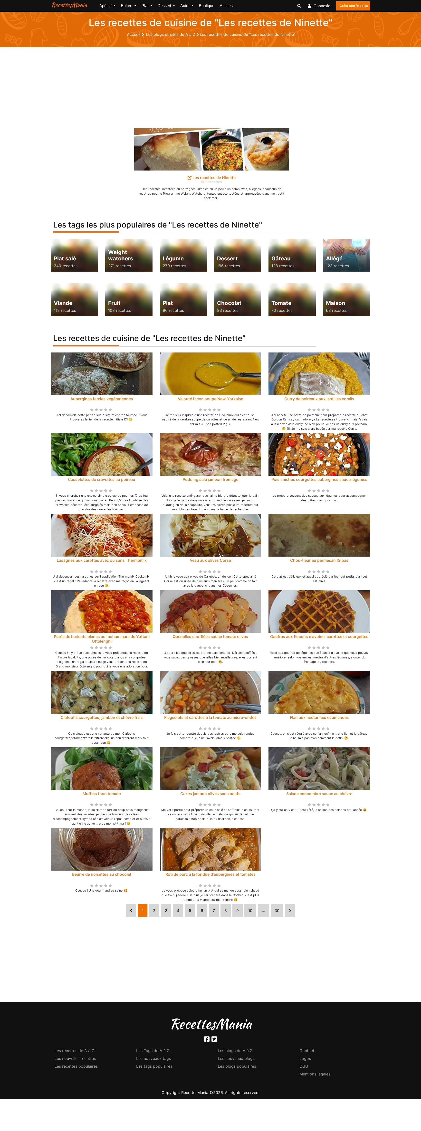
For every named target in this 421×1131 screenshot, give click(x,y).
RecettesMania (69, 4)
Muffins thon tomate (102, 793)
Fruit (114, 303)
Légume (173, 258)
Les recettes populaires (76, 1066)
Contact (306, 1050)
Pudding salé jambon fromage (210, 479)
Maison (335, 303)
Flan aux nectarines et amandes (319, 717)
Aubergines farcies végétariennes (101, 398)
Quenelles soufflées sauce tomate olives (210, 636)
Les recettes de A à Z (74, 1050)
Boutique (206, 6)
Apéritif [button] (106, 6)
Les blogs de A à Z (235, 1050)
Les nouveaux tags (153, 1058)
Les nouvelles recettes (75, 1058)
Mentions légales (314, 1074)
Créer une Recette (354, 6)
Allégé (334, 258)
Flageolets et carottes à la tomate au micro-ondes (210, 717)
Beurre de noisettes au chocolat (101, 874)
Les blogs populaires (237, 1066)
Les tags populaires (154, 1066)
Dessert (227, 258)
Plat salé (65, 258)
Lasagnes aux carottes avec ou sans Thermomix (102, 560)
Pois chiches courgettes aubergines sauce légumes (319, 479)
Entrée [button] (127, 6)
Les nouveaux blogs (236, 1058)
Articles (226, 6)
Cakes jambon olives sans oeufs (210, 793)
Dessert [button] (165, 6)
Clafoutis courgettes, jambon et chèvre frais (102, 717)
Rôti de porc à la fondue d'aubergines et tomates (210, 874)
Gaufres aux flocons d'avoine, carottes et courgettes (319, 636)
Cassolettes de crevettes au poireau (101, 479)
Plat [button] (145, 6)
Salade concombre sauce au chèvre (319, 793)
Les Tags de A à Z (152, 1050)
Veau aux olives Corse (210, 560)
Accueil (134, 34)
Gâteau (281, 258)
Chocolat (229, 303)
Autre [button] (185, 6)
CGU (303, 1066)
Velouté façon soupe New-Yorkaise (210, 398)
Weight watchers (120, 255)
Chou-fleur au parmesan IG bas (319, 560)
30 (277, 910)
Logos (305, 1058)
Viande (63, 303)
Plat (168, 303)
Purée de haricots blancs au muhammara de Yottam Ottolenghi (102, 639)
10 (250, 910)
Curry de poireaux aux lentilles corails (319, 398)
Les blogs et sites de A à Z (171, 34)
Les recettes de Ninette (213, 177)
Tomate (281, 303)
